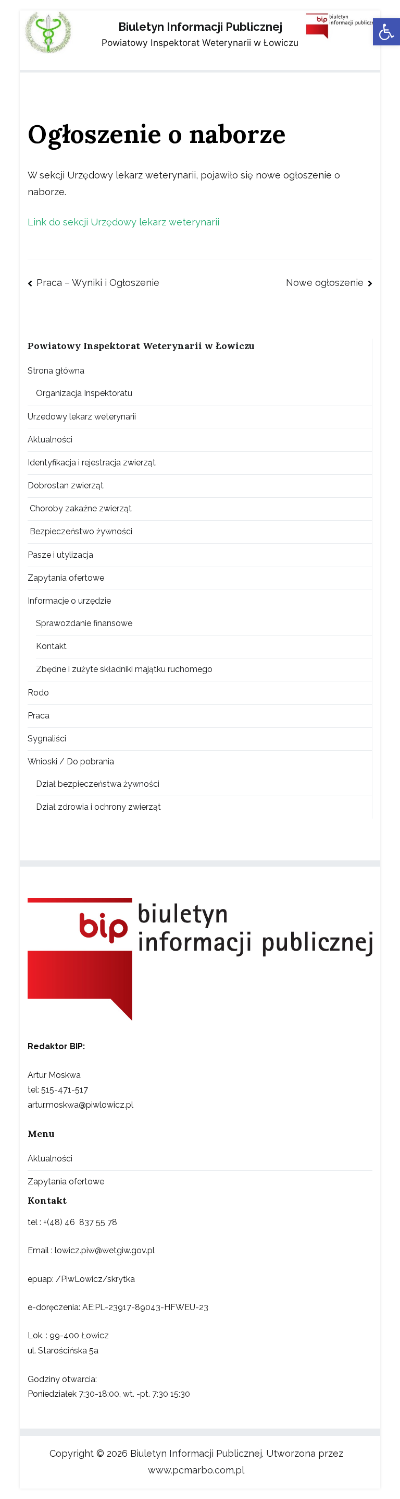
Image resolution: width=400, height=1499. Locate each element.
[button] (386, 31)
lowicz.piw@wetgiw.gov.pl (105, 1250)
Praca (38, 716)
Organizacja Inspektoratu (84, 393)
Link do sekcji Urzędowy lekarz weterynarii (123, 222)
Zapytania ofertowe (66, 578)
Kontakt (51, 646)
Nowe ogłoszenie (325, 282)
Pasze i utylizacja (60, 555)
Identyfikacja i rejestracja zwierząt (92, 462)
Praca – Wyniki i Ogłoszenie (97, 282)
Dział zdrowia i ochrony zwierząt (98, 807)
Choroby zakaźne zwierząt (80, 508)
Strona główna (56, 371)
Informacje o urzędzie (69, 601)
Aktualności (50, 440)
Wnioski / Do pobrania (71, 761)
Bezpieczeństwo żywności (80, 531)
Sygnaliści (47, 738)
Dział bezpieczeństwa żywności (97, 784)
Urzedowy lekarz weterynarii (82, 417)
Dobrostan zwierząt (66, 485)
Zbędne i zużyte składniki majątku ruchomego (124, 669)
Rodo (38, 693)
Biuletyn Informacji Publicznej (200, 26)
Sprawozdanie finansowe (84, 623)
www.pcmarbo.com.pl (196, 1470)
